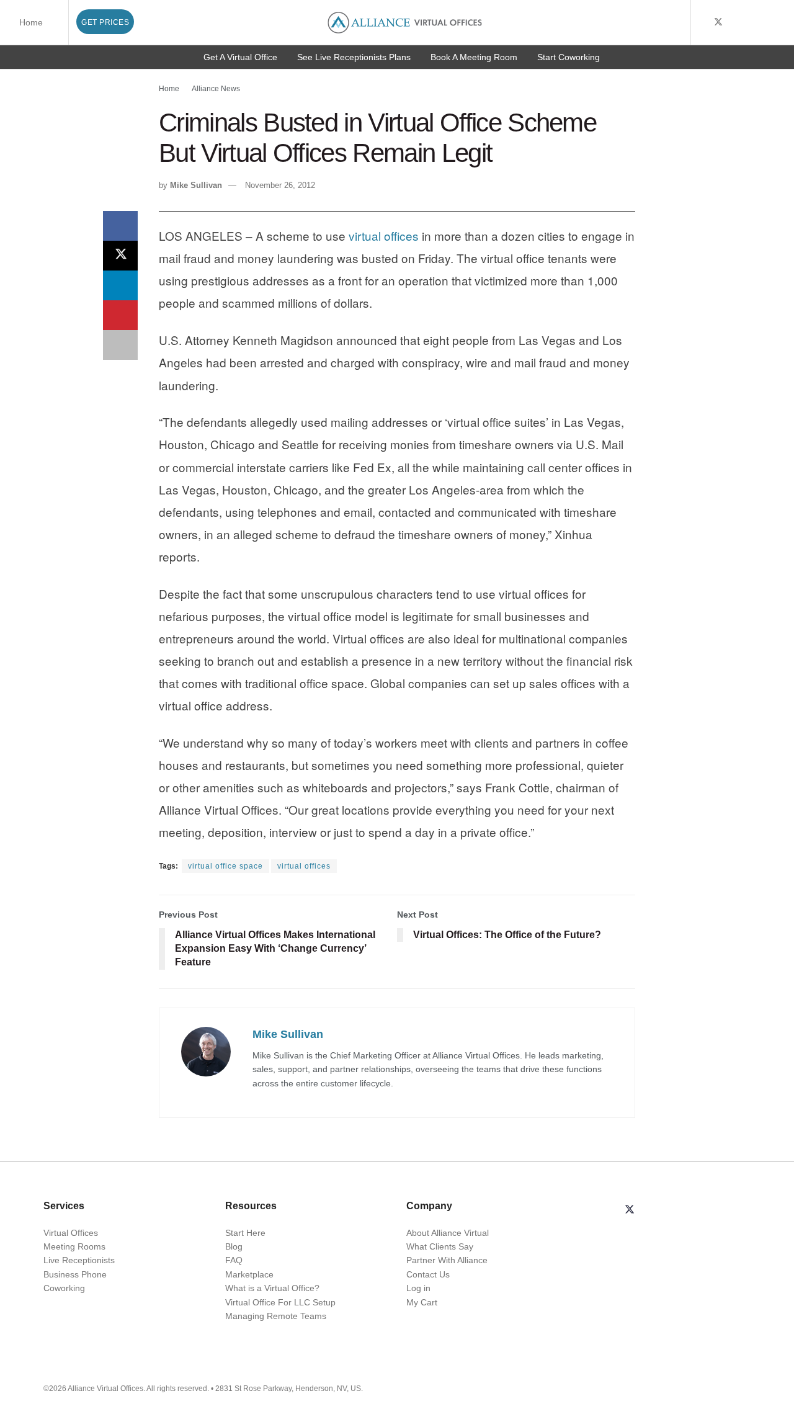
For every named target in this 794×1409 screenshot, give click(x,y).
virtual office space (225, 866)
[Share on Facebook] (120, 226)
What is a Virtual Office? (272, 1288)
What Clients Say (439, 1246)
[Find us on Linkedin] (659, 1210)
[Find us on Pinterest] (781, 22)
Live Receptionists (79, 1260)
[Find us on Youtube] (734, 22)
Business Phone (75, 1274)
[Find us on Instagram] (765, 22)
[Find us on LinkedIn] (750, 22)
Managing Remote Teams (275, 1316)
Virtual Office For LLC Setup (280, 1302)
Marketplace (249, 1274)
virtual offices (384, 235)
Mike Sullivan (196, 185)
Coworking (64, 1288)
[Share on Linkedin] (120, 285)
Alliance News (216, 88)
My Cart (421, 1302)
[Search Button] (679, 22)
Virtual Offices (70, 1233)
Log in (418, 1288)
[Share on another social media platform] (120, 345)
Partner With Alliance (447, 1260)
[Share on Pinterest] (120, 315)
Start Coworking (568, 57)
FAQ (234, 1260)
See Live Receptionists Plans (354, 57)
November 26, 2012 (280, 185)
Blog (234, 1246)
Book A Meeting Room (473, 57)
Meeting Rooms (74, 1246)
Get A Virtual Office (240, 57)
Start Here (245, 1233)
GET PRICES (105, 22)
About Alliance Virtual (447, 1233)
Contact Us (428, 1274)
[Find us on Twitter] (718, 22)
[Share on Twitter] (120, 256)
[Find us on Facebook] (701, 22)
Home (31, 22)
